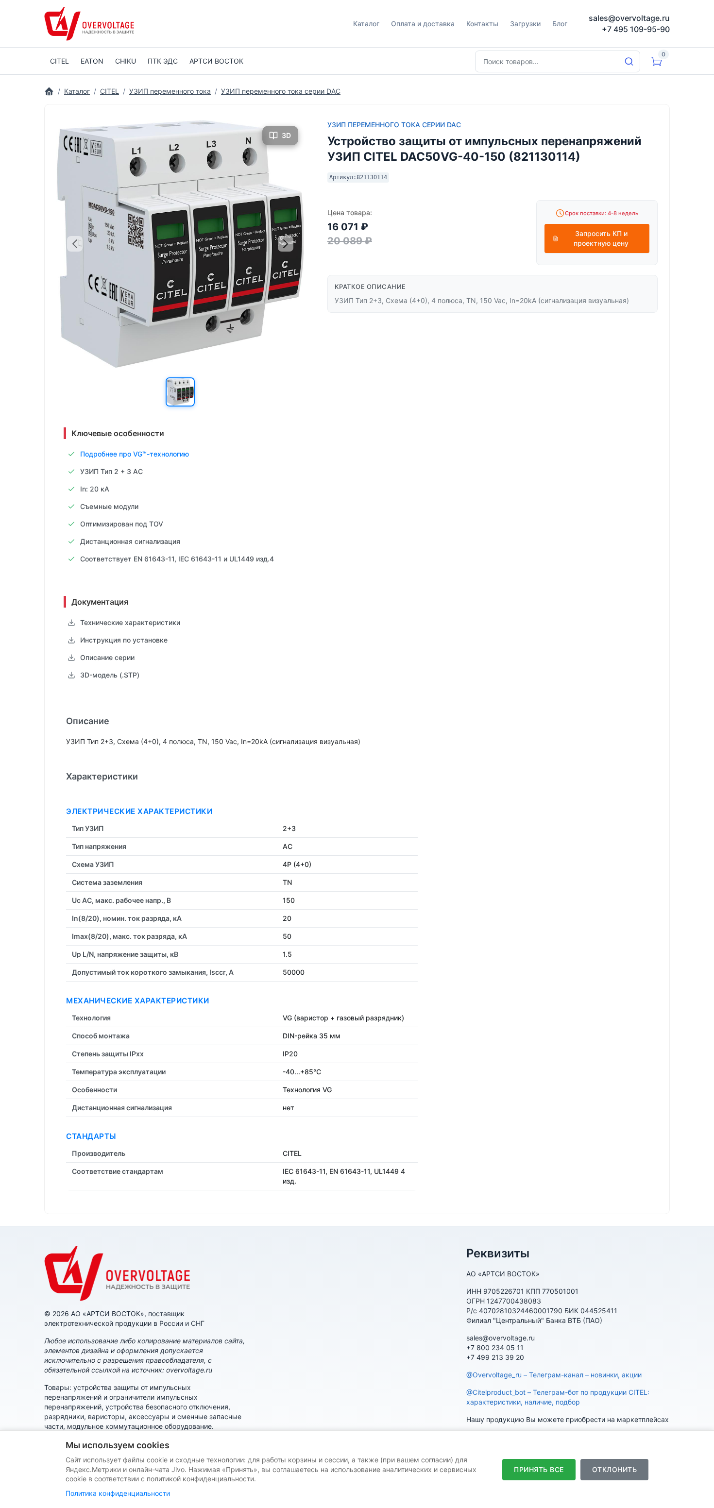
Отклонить (614, 1469)
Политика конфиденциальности (118, 1493)
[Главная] (49, 91)
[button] (180, 392)
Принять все (539, 1469)
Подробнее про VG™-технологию (134, 454)
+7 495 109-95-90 (636, 29)
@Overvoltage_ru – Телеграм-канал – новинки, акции (554, 1375)
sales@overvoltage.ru (629, 18)
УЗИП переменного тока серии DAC (394, 124)
